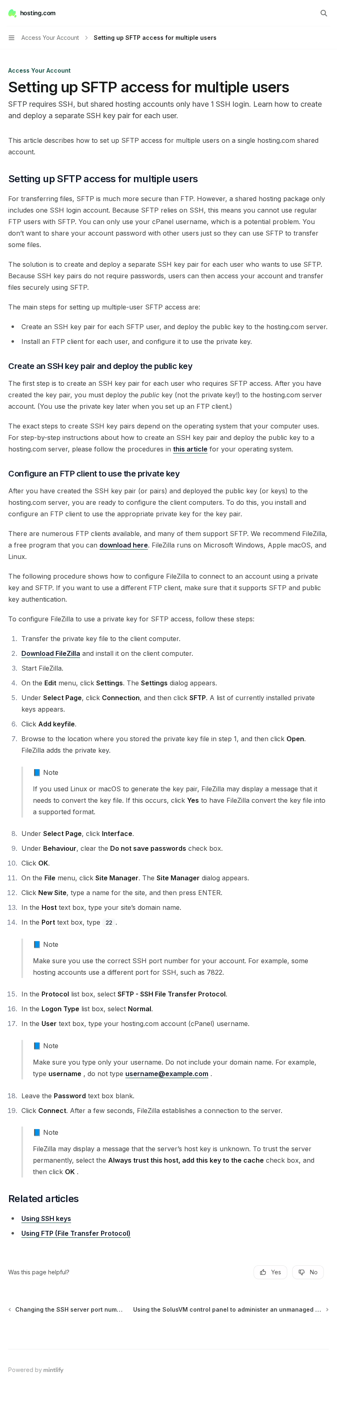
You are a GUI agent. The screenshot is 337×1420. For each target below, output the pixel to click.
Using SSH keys (46, 1218)
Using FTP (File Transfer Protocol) (76, 1233)
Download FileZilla (50, 653)
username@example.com (166, 1074)
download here (123, 545)
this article (190, 449)
